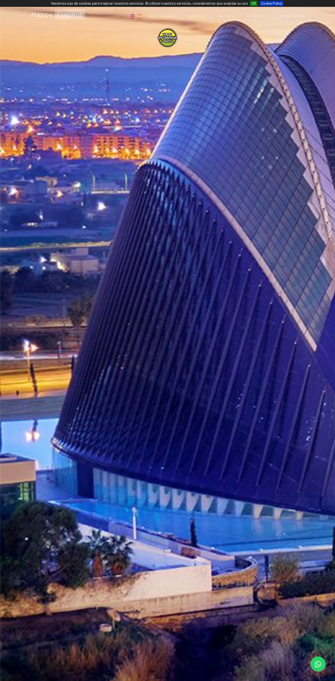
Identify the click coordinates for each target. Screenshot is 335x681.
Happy (57, 14)
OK (253, 3)
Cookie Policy (272, 3)
